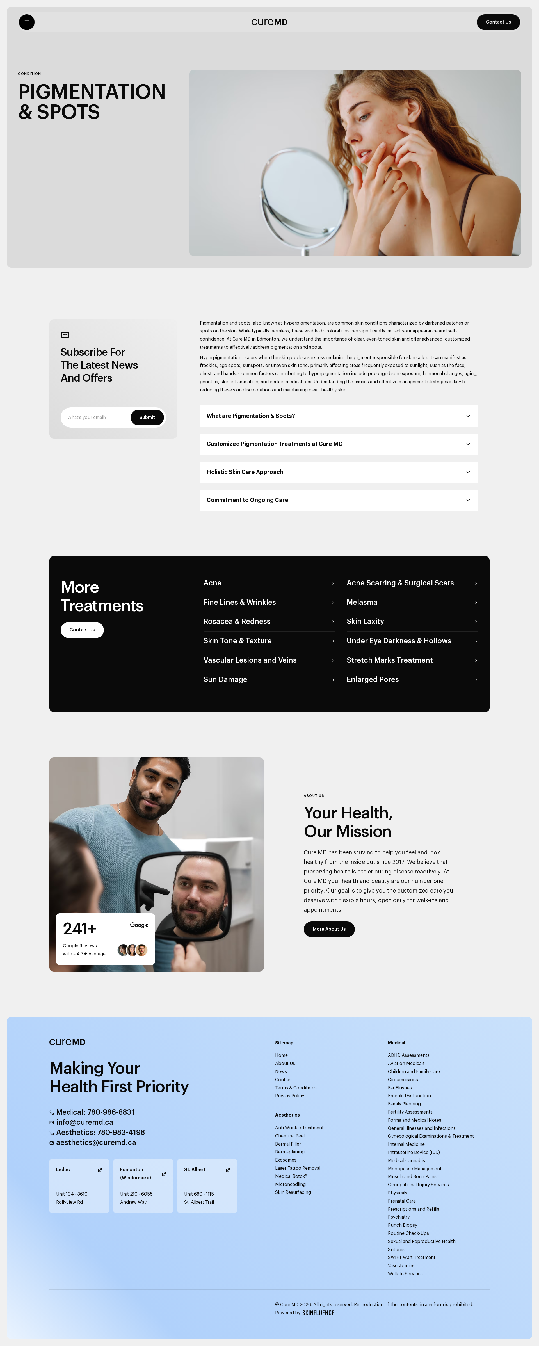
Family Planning (404, 1104)
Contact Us (499, 25)
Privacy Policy (289, 1096)
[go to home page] (269, 25)
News (281, 1071)
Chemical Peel (290, 1136)
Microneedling (290, 1184)
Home (281, 1055)
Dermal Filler (288, 1144)
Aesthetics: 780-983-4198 (100, 1132)
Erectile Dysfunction (409, 1096)
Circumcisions (403, 1080)
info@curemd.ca (84, 1122)
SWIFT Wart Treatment (411, 1257)
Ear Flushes (400, 1088)
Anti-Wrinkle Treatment (299, 1128)
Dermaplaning (290, 1152)
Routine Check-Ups (408, 1233)
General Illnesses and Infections (422, 1128)
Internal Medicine (406, 1144)
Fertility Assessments (410, 1112)
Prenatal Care (402, 1201)
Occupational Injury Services (418, 1185)
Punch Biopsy (402, 1225)
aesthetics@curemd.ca (96, 1142)
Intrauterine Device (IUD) (414, 1152)
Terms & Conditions (296, 1088)
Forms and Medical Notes (414, 1120)
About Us (285, 1063)
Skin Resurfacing (293, 1192)
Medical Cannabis (406, 1160)
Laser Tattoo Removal (297, 1168)
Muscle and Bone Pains (412, 1176)
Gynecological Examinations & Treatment (431, 1136)
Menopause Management (415, 1169)
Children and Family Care (414, 1071)
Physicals (397, 1193)
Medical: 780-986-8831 (95, 1112)
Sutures (396, 1249)
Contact (283, 1080)
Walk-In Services (405, 1274)
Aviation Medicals (406, 1063)
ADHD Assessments (409, 1055)
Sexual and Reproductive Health (422, 1241)
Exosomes (285, 1160)
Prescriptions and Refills (413, 1209)
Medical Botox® (291, 1176)
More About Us (329, 929)
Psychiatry (399, 1217)
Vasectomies (401, 1265)
